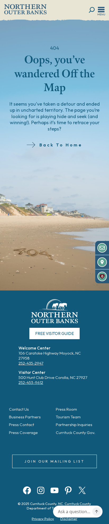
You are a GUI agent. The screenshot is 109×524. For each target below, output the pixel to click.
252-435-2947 (31, 363)
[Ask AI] (96, 511)
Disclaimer (68, 519)
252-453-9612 (31, 382)
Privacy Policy (43, 519)
